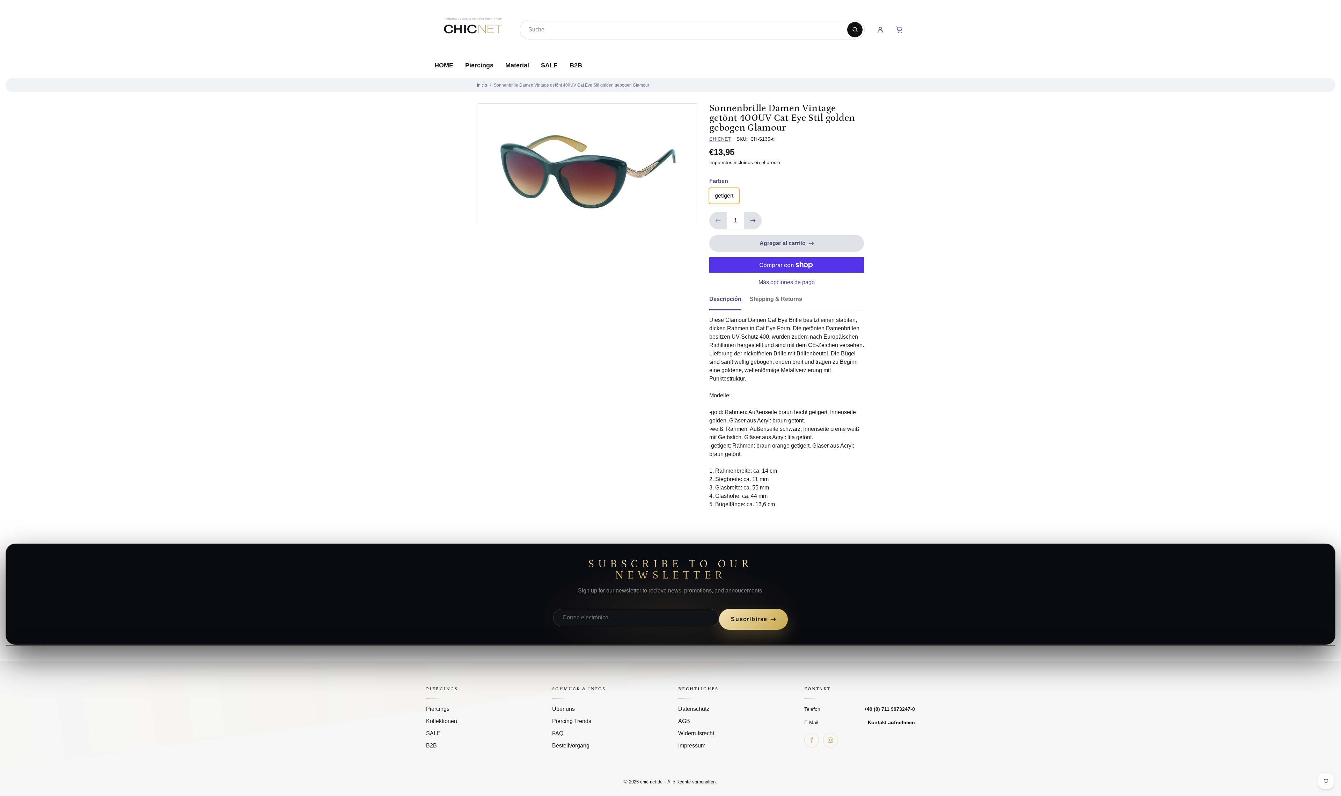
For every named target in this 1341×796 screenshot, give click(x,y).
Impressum (691, 746)
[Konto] (880, 29)
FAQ (557, 733)
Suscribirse (749, 619)
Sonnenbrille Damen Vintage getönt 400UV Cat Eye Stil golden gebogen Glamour (571, 85)
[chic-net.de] (472, 28)
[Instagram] (830, 740)
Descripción (725, 299)
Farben (718, 181)
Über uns (563, 709)
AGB (684, 721)
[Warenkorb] (899, 29)
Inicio (482, 85)
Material (517, 65)
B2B (576, 65)
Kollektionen (441, 721)
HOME (443, 65)
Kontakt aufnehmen (891, 722)
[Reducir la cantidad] (718, 220)
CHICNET (720, 139)
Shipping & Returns (776, 299)
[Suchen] (855, 29)
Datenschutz (693, 709)
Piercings (479, 65)
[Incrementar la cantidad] (753, 220)
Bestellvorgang (570, 746)
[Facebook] (811, 740)
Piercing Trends (571, 721)
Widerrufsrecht (696, 733)
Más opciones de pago (787, 282)
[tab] (729, 301)
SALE (549, 65)
